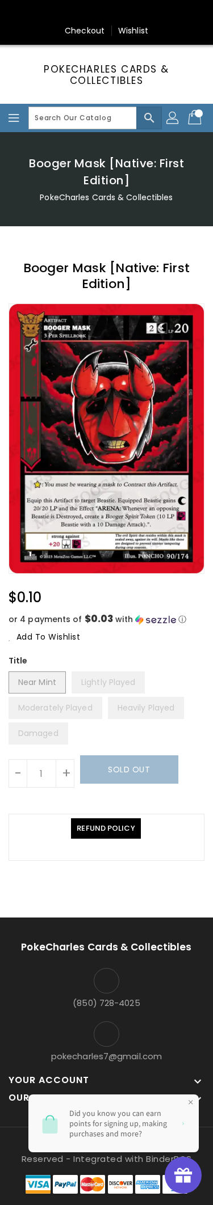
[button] (106, 619)
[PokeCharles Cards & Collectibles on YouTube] (160, 13)
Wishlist (133, 30)
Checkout (85, 30)
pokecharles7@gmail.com (106, 1056)
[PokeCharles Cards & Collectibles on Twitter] (73, 13)
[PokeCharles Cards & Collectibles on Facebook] (52, 13)
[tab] (105, 828)
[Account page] (173, 118)
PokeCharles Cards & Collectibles (106, 75)
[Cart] (196, 118)
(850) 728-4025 (106, 1003)
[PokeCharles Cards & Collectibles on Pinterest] (95, 13)
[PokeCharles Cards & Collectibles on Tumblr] (139, 13)
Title (18, 660)
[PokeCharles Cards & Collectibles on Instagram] (117, 13)
